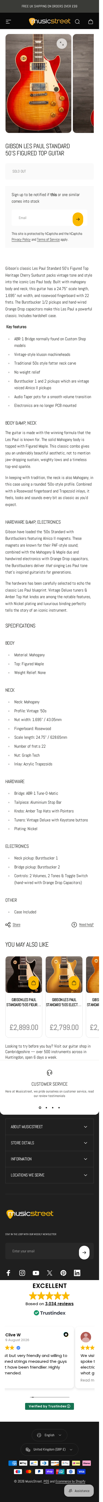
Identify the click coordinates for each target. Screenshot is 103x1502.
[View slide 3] (53, 1107)
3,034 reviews (59, 1303)
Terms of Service (48, 239)
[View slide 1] (40, 1107)
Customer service (49, 1084)
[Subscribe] (78, 219)
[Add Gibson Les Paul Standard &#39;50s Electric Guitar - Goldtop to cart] (74, 983)
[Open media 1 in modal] (62, 43)
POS (46, 1481)
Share (16, 924)
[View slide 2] (46, 1107)
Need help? (86, 924)
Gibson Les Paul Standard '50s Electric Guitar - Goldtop (64, 1004)
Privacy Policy (21, 239)
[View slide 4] (59, 1107)
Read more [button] (90, 1380)
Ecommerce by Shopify (70, 1481)
